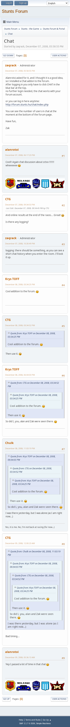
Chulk (9, 443)
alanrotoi (12, 150)
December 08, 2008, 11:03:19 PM (20, 448)
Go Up (6, 699)
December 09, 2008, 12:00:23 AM (20, 543)
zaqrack (11, 65)
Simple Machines (43, 723)
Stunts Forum (15, 11)
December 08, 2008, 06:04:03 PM (20, 374)
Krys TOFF (12, 279)
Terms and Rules (33, 719)
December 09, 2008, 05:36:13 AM (20, 657)
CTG (8, 199)
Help (21, 719)
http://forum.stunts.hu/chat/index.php (27, 104)
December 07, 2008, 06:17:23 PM (20, 155)
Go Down (8, 55)
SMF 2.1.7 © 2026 (27, 723)
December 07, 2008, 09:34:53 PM (20, 204)
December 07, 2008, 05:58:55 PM (20, 70)
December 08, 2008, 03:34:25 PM (20, 284)
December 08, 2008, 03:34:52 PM (20, 325)
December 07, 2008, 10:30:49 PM (20, 243)
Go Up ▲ (47, 719)
